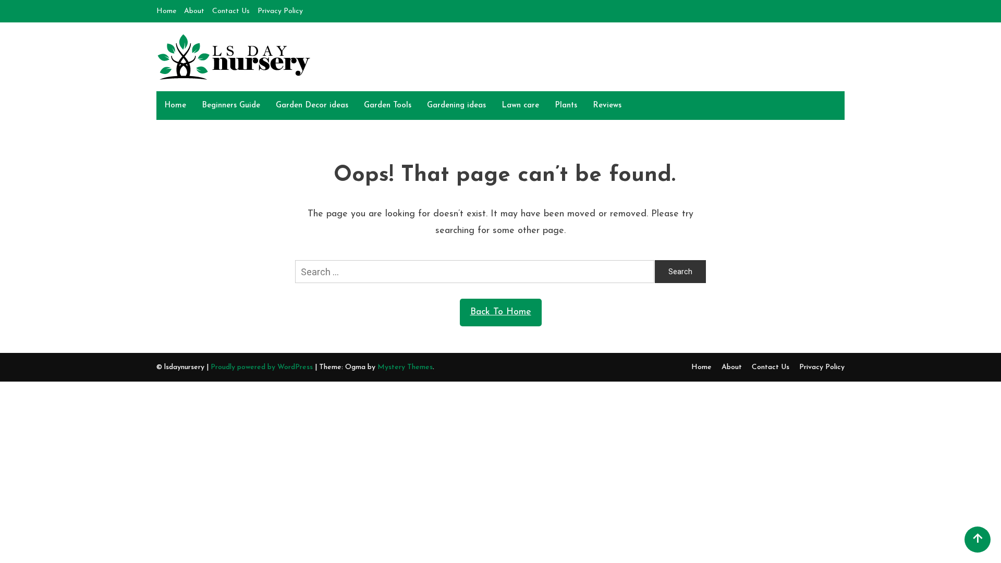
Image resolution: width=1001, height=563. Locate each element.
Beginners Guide (231, 105)
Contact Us (231, 11)
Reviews (607, 105)
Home (166, 11)
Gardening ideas (456, 105)
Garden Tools (387, 105)
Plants (566, 105)
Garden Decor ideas (312, 105)
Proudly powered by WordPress (263, 367)
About (194, 11)
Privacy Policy (280, 11)
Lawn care (520, 105)
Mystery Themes (405, 367)
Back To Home (500, 312)
